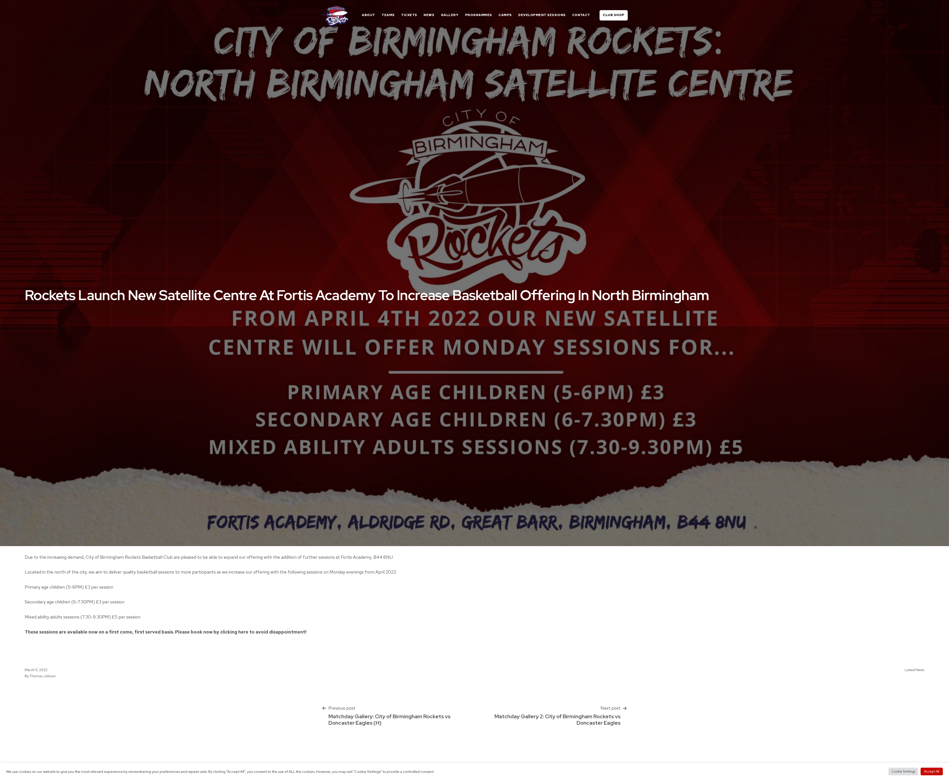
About (368, 15)
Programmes (478, 15)
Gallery (450, 15)
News (429, 15)
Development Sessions (541, 15)
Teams (388, 15)
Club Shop (614, 15)
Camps (505, 15)
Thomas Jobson (42, 676)
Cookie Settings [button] (903, 771)
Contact (581, 15)
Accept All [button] (931, 771)
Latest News (914, 669)
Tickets (409, 15)
